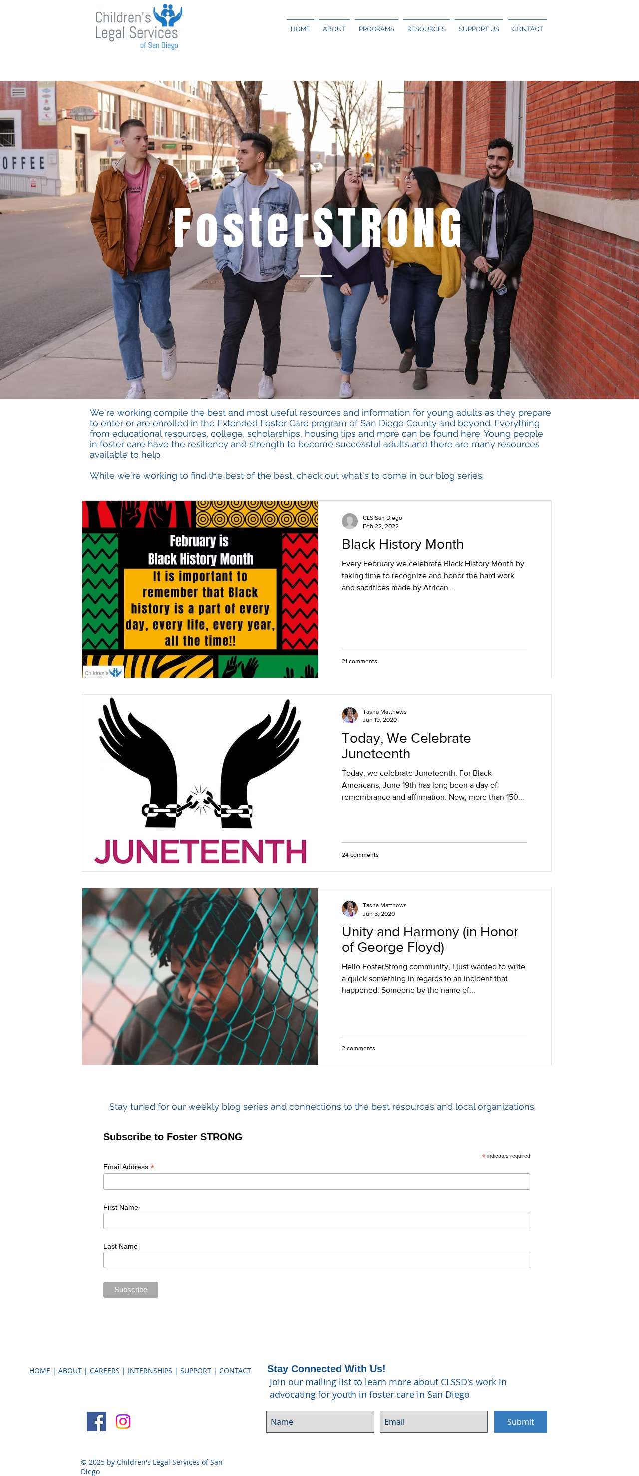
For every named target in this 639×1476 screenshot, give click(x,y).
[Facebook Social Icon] (96, 1421)
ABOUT (71, 1370)
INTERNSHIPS (150, 1370)
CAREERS (104, 1370)
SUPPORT (196, 1370)
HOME (39, 1370)
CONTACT (235, 1370)
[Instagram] (123, 1421)
